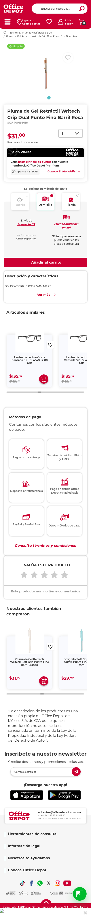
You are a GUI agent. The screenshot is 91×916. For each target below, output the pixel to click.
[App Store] (26, 795)
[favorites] (49, 22)
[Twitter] (48, 883)
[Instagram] (57, 883)
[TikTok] (22, 883)
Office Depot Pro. (26, 238)
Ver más (43, 295)
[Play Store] (64, 795)
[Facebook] (31, 883)
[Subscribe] (76, 771)
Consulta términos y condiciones (45, 546)
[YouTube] (67, 883)
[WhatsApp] (40, 883)
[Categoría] (7, 22)
